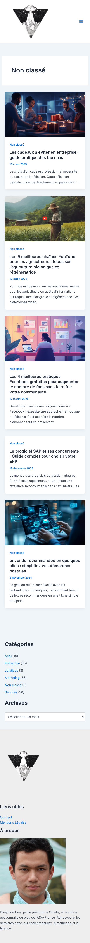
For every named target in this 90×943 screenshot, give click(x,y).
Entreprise (12, 663)
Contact (6, 817)
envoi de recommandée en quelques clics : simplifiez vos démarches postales (45, 565)
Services (11, 692)
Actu (8, 656)
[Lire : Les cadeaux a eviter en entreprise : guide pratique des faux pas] (45, 114)
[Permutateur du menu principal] (81, 21)
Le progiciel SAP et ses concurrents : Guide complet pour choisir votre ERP (44, 456)
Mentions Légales (13, 822)
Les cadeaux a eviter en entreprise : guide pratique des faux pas (44, 155)
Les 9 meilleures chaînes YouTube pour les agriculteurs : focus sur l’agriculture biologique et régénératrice (42, 264)
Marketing (12, 678)
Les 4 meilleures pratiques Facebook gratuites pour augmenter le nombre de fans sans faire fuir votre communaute (44, 384)
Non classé (17, 144)
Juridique (11, 671)
